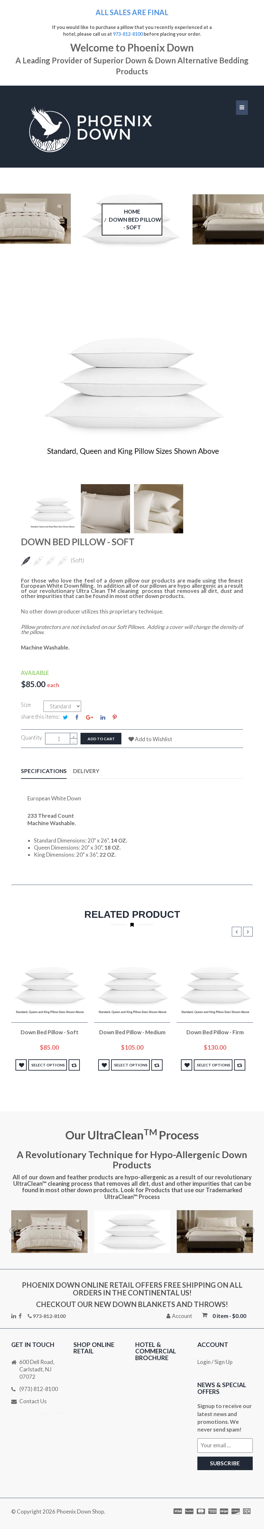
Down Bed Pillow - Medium (132, 1032)
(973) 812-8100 (38, 1389)
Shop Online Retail (93, 1348)
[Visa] (178, 1511)
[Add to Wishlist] (21, 1065)
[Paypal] (190, 1511)
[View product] (74, 1065)
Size (26, 704)
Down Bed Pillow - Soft (50, 1032)
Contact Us (33, 1401)
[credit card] (213, 1511)
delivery (86, 771)
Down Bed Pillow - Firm (215, 1032)
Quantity (31, 737)
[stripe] (225, 1511)
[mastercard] (201, 1511)
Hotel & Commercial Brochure (155, 1351)
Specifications (44, 771)
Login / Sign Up (214, 1362)
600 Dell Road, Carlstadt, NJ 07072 (36, 1369)
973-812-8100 (128, 34)
